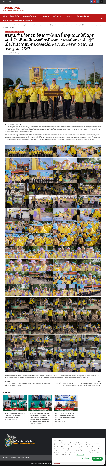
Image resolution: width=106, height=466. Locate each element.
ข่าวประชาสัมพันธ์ (14, 16)
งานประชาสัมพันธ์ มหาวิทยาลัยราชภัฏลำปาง (14, 31)
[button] (102, 18)
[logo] (20, 442)
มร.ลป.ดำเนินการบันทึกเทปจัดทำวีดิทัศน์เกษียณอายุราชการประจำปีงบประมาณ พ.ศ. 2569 (15, 415)
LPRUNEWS (11, 8)
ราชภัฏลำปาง (43, 377)
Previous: (28, 383)
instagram (21, 458)
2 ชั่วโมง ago (15, 420)
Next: (78, 383)
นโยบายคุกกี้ (80, 455)
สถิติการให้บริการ (7, 20)
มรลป (98, 375)
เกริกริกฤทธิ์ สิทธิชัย (10, 53)
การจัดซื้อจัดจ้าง (57, 16)
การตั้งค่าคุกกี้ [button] (86, 458)
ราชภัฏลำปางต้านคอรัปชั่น (52, 377)
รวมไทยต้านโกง (35, 377)
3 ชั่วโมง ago (41, 423)
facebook (6, 458)
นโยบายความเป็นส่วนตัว (83, 16)
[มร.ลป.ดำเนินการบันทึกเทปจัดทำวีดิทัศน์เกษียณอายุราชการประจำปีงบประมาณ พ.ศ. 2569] (15, 403)
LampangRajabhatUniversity (30, 375)
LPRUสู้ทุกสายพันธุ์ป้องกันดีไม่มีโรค (67, 375)
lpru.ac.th (42, 375)
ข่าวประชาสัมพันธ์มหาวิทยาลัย (82, 375)
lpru (38, 375)
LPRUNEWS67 (54, 375)
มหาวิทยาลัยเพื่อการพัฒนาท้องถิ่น (24, 377)
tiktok (27, 458)
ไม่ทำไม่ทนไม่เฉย (84, 377)
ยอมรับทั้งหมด (97, 458)
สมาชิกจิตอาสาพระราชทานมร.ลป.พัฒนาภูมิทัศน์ (69, 377)
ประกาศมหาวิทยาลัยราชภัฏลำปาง (23, 20)
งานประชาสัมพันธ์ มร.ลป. (29, 16)
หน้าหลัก (5, 16)
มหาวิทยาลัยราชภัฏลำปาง (10, 377)
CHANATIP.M (8, 420)
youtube (13, 458)
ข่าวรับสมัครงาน (45, 16)
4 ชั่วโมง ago (66, 422)
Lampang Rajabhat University (14, 375)
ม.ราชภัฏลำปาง (92, 375)
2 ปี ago (18, 53)
